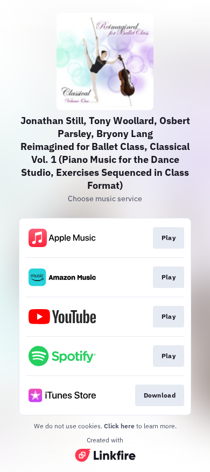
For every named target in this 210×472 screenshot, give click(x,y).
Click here (119, 426)
